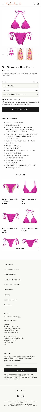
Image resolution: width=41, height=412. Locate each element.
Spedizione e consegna (12, 284)
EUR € (19, 390)
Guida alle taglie (9, 274)
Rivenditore (8, 305)
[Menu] (3, 3)
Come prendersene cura (12, 279)
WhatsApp (16, 317)
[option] (11, 52)
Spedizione (16, 73)
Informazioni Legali (9, 401)
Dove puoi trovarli (10, 300)
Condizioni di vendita (20, 401)
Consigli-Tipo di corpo (11, 269)
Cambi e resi (8, 290)
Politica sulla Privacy (31, 401)
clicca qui (17, 379)
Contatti (7, 295)
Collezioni (20, 402)
